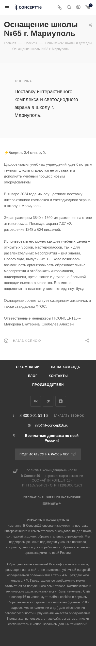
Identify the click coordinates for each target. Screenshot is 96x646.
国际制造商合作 (52, 503)
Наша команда (65, 367)
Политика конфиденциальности (52, 470)
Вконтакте (35, 401)
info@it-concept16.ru (51, 425)
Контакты (58, 376)
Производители (48, 385)
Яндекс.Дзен (60, 401)
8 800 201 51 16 (33, 416)
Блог (32, 376)
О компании (28, 367)
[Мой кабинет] (78, 8)
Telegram (48, 401)
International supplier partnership (52, 497)
